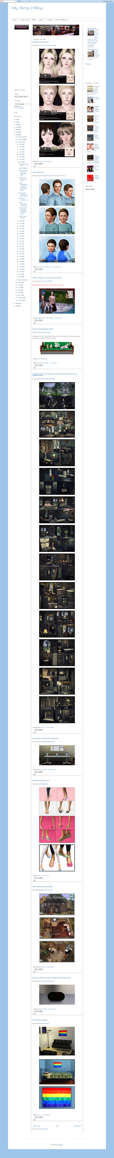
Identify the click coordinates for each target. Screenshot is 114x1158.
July (19, 285)
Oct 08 (21, 259)
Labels (41, 19)
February (21, 297)
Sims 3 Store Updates (42, 362)
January (20, 300)
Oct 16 (21, 238)
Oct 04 (21, 269)
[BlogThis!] (37, 164)
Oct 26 (21, 156)
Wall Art (39, 1114)
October (20, 142)
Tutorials (49, 19)
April (19, 292)
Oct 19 (21, 231)
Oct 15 (21, 241)
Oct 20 (21, 228)
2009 (17, 305)
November (21, 139)
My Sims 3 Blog (27, 8)
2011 (17, 134)
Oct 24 (21, 162)
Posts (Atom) (44, 1128)
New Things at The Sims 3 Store (96, 128)
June (19, 287)
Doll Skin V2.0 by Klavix (40, 42)
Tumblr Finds (24, 19)
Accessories (40, 317)
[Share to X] (38, 164)
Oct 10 (21, 253)
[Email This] (35, 164)
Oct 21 (21, 226)
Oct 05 (21, 266)
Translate (21, 108)
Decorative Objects (42, 1008)
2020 (17, 122)
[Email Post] (34, 166)
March (20, 295)
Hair (38, 266)
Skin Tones (40, 161)
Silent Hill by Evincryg (97, 137)
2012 (17, 132)
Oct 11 (21, 251)
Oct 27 (21, 154)
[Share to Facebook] (40, 164)
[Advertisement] (21, 60)
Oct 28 (21, 151)
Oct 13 (21, 246)
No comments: (47, 161)
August (20, 282)
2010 (17, 303)
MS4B (34, 19)
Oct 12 (21, 248)
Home (15, 19)
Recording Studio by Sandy (96, 119)
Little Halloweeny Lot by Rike (42, 886)
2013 (17, 129)
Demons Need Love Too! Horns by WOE (46, 277)
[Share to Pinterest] (42, 164)
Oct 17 (21, 236)
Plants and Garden (42, 769)
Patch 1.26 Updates (48, 317)
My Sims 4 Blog (91, 28)
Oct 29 (21, 149)
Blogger (60, 1144)
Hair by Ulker (43, 266)
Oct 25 (21, 159)
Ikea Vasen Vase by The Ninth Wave (45, 738)
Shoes (38, 875)
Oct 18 (21, 233)
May (19, 290)
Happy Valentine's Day (96, 177)
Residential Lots (41, 727)
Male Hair (49, 266)
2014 (17, 127)
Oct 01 (21, 276)
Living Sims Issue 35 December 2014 (97, 54)
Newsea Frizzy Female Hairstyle (96, 109)
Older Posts (77, 1126)
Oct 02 (21, 274)
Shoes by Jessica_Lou (41, 780)
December (21, 137)
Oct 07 (21, 261)
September (21, 279)
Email (15, 112)
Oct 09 (21, 256)
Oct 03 (21, 271)
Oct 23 (21, 220)
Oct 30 (21, 146)
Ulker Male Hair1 (38, 172)
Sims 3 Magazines (61, 19)
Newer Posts (36, 1126)
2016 (17, 124)
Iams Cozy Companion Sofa (42, 329)
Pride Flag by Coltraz (39, 1020)
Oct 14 (21, 243)
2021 (17, 119)
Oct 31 (21, 144)
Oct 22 (21, 223)
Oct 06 (21, 264)
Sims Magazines (92, 49)
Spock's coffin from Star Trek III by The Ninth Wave (51, 978)
